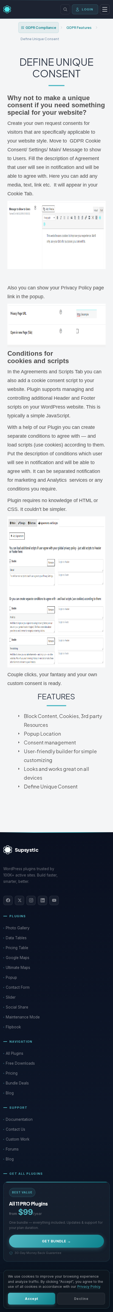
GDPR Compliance (41, 27)
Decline (81, 1299)
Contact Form (18, 987)
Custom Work (17, 1139)
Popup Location (42, 733)
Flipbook (13, 1027)
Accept (31, 1299)
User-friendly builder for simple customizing (60, 755)
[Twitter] (19, 900)
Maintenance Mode (23, 1017)
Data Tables (16, 938)
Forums (12, 1149)
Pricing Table (17, 948)
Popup (11, 977)
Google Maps (17, 957)
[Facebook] (8, 900)
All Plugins (14, 1053)
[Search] (65, 9)
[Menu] (105, 9)
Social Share (17, 1007)
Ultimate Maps (18, 967)
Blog (10, 1093)
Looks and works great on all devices (56, 773)
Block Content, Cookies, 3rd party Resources (63, 720)
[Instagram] (31, 900)
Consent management (50, 742)
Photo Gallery (18, 928)
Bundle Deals (17, 1083)
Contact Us (15, 1129)
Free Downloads (20, 1063)
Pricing (12, 1073)
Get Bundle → (56, 1241)
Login (88, 9)
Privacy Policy (88, 1286)
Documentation (19, 1119)
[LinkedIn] (42, 900)
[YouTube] (54, 900)
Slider (11, 997)
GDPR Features (79, 27)
